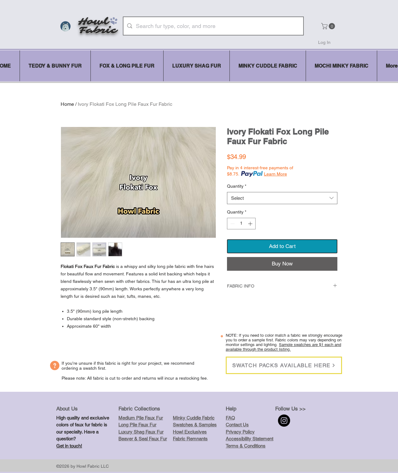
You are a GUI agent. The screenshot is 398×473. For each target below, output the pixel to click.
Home (67, 104)
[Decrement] (232, 223)
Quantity (236, 186)
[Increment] (251, 223)
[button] (328, 26)
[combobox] (282, 198)
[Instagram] (284, 420)
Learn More (275, 173)
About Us (67, 408)
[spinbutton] (241, 223)
